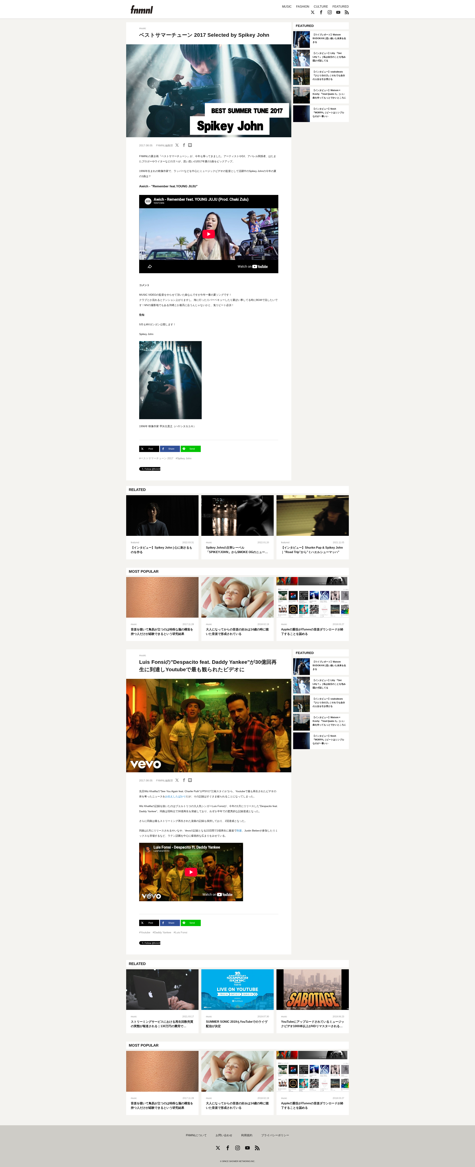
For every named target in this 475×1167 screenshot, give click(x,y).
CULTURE (321, 6)
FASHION (302, 6)
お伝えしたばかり (175, 796)
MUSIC (287, 6)
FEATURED (340, 6)
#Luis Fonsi (180, 932)
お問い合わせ (224, 1135)
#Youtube (144, 932)
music (142, 28)
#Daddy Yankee (162, 932)
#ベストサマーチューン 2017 (156, 458)
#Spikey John (183, 458)
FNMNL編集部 (164, 145)
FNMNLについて (196, 1135)
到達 (239, 830)
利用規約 (246, 1135)
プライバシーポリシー (275, 1135)
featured (135, 542)
